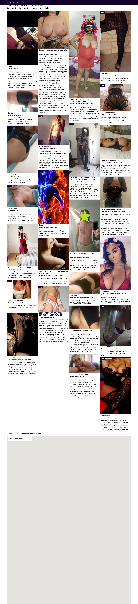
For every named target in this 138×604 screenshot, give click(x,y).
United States (24, 5)
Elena (10, 66)
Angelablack (13, 174)
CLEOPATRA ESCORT (13, 2)
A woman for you (15, 358)
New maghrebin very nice (111, 160)
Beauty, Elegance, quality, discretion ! (53, 51)
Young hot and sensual (79, 374)
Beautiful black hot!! (16, 301)
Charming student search (111, 209)
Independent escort (12, 5)
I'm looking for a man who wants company (83, 331)
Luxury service (107, 347)
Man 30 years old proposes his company (82, 254)
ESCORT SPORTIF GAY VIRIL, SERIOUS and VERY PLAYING (50, 314)
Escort (41, 225)
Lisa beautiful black (109, 112)
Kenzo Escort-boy (46, 147)
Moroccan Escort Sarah (110, 291)
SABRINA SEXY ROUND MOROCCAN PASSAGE (79, 100)
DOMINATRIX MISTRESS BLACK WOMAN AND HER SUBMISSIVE (82, 179)
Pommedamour (107, 416)
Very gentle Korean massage (19, 267)
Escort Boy (12, 208)
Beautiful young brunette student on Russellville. (53, 272)
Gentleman (12, 113)
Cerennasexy (75, 296)
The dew (104, 74)
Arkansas (32, 5)
